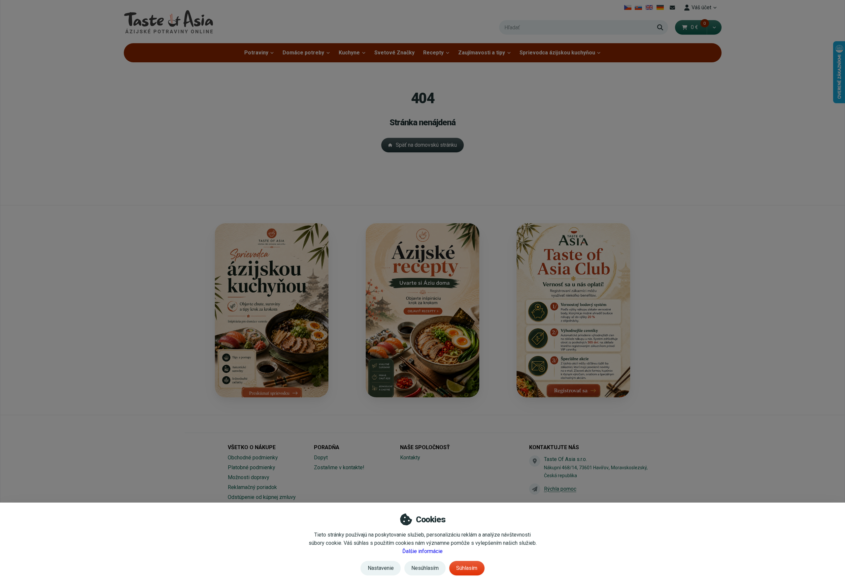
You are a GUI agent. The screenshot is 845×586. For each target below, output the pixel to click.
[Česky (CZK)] (627, 7)
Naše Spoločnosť (425, 447)
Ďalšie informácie (422, 551)
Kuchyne (349, 52)
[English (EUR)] (649, 7)
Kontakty (410, 457)
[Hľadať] (660, 27)
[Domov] (168, 21)
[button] (714, 27)
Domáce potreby (303, 52)
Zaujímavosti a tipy (481, 52)
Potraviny (256, 52)
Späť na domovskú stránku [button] (426, 145)
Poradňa (326, 447)
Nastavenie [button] (381, 568)
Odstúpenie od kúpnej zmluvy (262, 497)
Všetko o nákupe (252, 447)
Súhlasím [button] (466, 568)
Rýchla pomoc (560, 489)
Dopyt (321, 457)
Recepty (433, 52)
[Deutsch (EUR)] (660, 7)
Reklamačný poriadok (252, 487)
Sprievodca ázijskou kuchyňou (557, 52)
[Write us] (534, 489)
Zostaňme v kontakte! (339, 467)
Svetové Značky (394, 52)
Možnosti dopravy (248, 477)
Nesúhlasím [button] (425, 568)
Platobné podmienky (251, 467)
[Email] (672, 7)
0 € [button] (698, 27)
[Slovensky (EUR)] (638, 7)
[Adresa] (534, 461)
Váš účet (701, 7)
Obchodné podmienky (253, 457)
